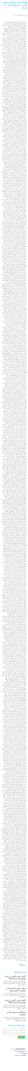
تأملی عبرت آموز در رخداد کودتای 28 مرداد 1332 (15, 977)
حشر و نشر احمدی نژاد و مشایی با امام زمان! (16, 989)
